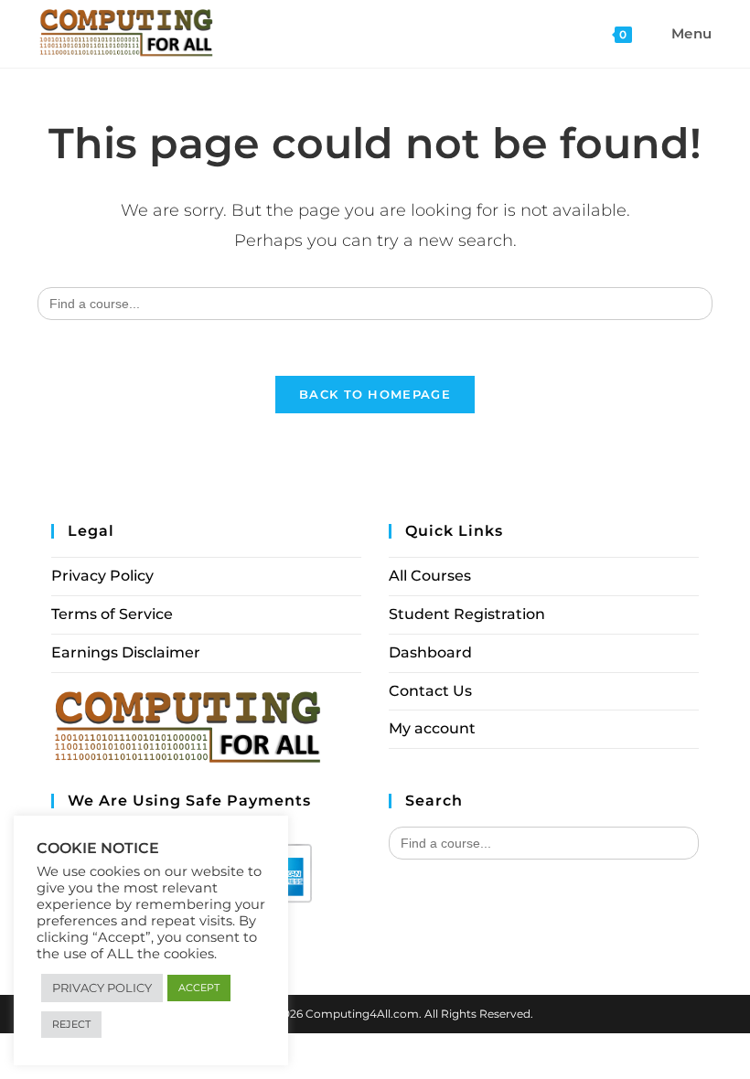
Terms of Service (112, 614)
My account (432, 728)
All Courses (430, 575)
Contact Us (430, 691)
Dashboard (430, 652)
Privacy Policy (102, 575)
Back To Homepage (375, 394)
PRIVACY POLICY (102, 987)
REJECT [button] (71, 1024)
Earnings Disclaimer (125, 652)
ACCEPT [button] (199, 987)
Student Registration (467, 614)
